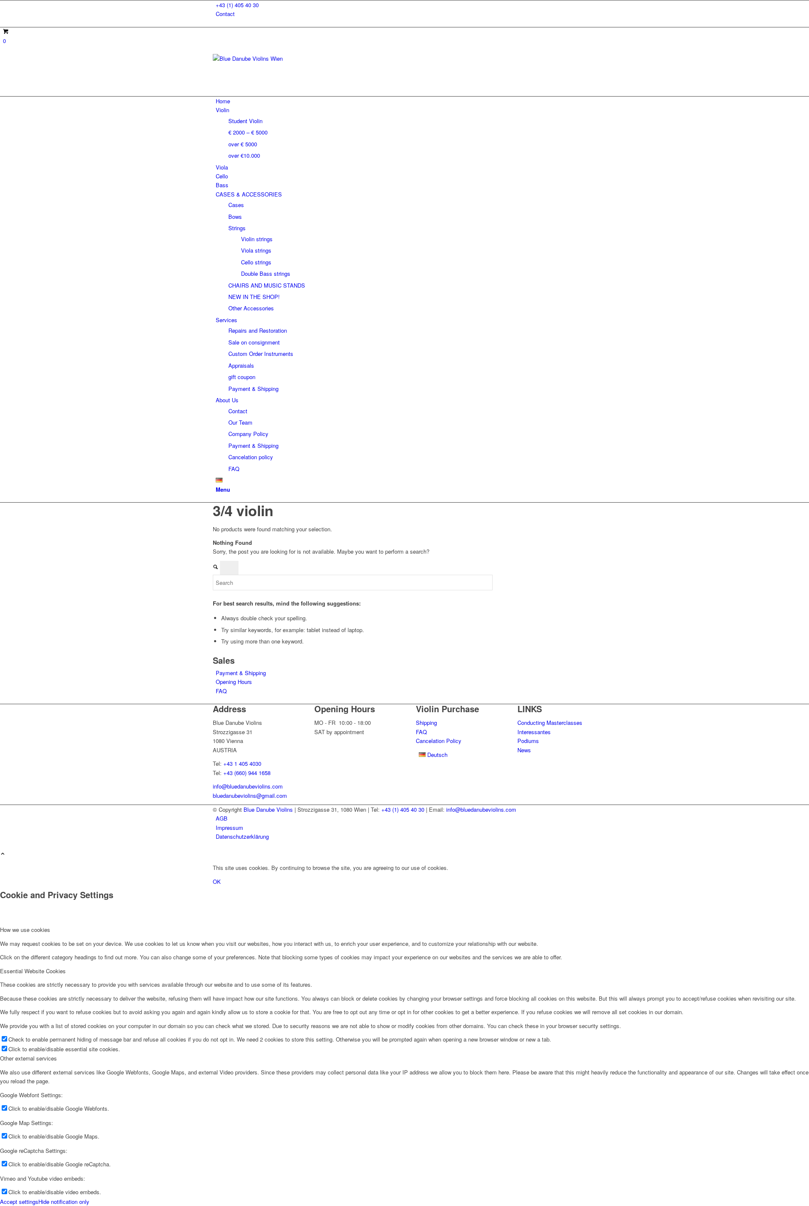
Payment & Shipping (241, 673)
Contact (225, 14)
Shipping (426, 723)
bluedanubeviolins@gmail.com (250, 795)
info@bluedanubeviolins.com (248, 786)
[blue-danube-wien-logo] (276, 58)
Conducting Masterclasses (549, 723)
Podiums (528, 741)
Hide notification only (63, 1202)
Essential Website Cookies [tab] (33, 971)
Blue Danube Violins (268, 809)
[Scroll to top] (2, 854)
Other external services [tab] (28, 1058)
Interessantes (534, 732)
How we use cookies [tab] (25, 930)
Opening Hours (234, 682)
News (524, 750)
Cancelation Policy (438, 741)
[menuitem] (406, 4)
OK (217, 882)
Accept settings (19, 1202)
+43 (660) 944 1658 (247, 773)
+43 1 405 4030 (242, 763)
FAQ (221, 691)
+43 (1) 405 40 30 (237, 5)
